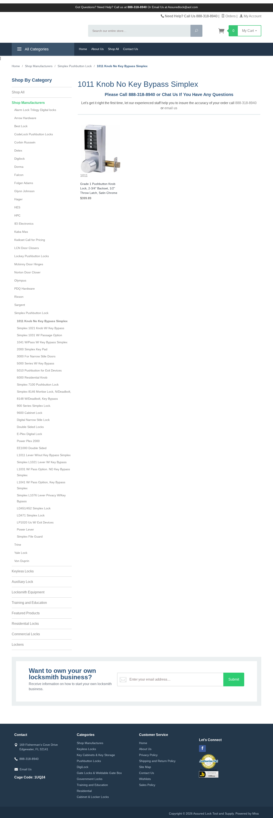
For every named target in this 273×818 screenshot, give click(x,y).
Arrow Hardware (25, 118)
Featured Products (26, 613)
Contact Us (130, 49)
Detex (18, 150)
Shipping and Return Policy (157, 761)
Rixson (18, 296)
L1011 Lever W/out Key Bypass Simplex (44, 455)
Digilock (19, 158)
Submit (233, 679)
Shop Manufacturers (28, 103)
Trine (17, 544)
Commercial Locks (26, 634)
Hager (18, 199)
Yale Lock (20, 552)
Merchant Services (208, 770)
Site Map (145, 767)
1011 (84, 175)
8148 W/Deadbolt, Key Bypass (37, 398)
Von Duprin (21, 561)
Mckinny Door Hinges (28, 264)
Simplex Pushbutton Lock (31, 313)
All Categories (36, 49)
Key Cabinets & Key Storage (96, 755)
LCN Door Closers (26, 248)
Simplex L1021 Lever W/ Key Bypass (42, 462)
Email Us (26, 769)
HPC (17, 215)
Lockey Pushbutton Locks (31, 256)
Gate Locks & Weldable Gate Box (99, 773)
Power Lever (25, 529)
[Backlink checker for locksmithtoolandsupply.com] (208, 774)
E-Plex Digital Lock (29, 434)
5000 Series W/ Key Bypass (35, 363)
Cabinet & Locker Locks (93, 797)
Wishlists (145, 779)
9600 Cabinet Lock (29, 412)
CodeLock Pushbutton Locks (33, 134)
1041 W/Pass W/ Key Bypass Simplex (42, 342)
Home (83, 49)
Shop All (113, 49)
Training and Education (29, 602)
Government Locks (89, 779)
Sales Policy (147, 785)
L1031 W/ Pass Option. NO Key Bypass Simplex (43, 472)
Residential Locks (25, 623)
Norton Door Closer (27, 272)
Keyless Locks (23, 571)
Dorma (18, 166)
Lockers (18, 644)
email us (170, 108)
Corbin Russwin (24, 142)
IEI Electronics (23, 223)
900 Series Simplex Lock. (34, 405)
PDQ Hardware (24, 288)
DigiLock (82, 767)
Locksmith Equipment (28, 592)
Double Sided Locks (30, 427)
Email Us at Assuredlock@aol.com (175, 7)
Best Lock (21, 126)
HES (17, 207)
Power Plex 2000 (28, 441)
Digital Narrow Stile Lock (33, 420)
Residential (84, 791)
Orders (230, 16)
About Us (97, 49)
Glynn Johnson (24, 191)
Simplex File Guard (30, 536)
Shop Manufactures (90, 743)
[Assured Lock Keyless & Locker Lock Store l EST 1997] (47, 27)
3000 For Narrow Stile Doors (36, 356)
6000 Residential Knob (32, 377)
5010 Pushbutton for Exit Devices (39, 370)
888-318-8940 (246, 103)
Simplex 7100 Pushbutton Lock (38, 384)
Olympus (20, 280)
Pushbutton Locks (89, 761)
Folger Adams (23, 183)
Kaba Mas (21, 231)
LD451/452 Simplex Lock (34, 508)
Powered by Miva (247, 813)
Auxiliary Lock (22, 582)
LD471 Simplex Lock (31, 515)
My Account (252, 16)
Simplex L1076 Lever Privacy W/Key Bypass (41, 498)
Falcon (18, 175)
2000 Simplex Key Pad (32, 349)
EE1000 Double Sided (31, 448)
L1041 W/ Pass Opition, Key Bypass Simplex (41, 485)
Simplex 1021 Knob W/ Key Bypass (40, 328)
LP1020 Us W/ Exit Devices (35, 522)
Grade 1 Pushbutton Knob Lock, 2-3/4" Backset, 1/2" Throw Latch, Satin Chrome (98, 188)
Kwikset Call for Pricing (29, 240)
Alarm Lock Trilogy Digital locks (35, 110)
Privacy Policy (148, 755)
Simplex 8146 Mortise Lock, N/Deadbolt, (44, 391)
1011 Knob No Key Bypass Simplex (42, 321)
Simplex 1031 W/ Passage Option (39, 335)
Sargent (19, 305)
